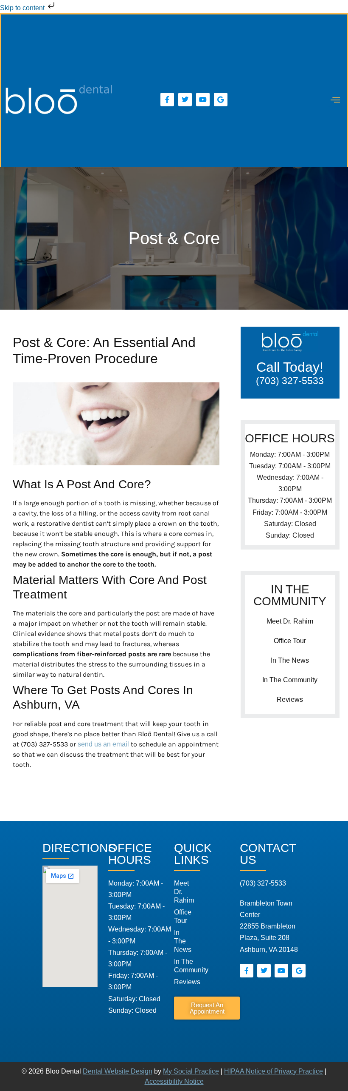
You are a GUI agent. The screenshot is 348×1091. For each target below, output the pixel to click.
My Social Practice (191, 1071)
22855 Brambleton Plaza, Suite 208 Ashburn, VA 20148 (269, 926)
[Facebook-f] (167, 99)
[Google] (220, 99)
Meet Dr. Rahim (290, 621)
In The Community (289, 680)
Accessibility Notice (174, 1081)
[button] (335, 100)
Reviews (290, 699)
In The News (290, 660)
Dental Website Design (117, 1071)
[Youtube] (203, 99)
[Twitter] (185, 99)
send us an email (103, 744)
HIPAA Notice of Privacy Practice (273, 1071)
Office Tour (290, 640)
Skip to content (23, 7)
